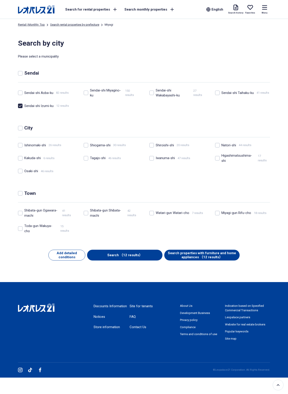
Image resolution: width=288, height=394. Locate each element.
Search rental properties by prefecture (74, 24)
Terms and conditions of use (198, 334)
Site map (230, 338)
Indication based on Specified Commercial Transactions (244, 308)
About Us (186, 305)
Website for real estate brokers (245, 324)
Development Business (195, 313)
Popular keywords (236, 331)
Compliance (188, 327)
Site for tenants (141, 306)
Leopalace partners (237, 317)
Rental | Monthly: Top (31, 24)
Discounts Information (110, 306)
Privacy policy (189, 320)
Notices (99, 317)
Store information (107, 327)
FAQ (133, 317)
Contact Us (138, 327)
